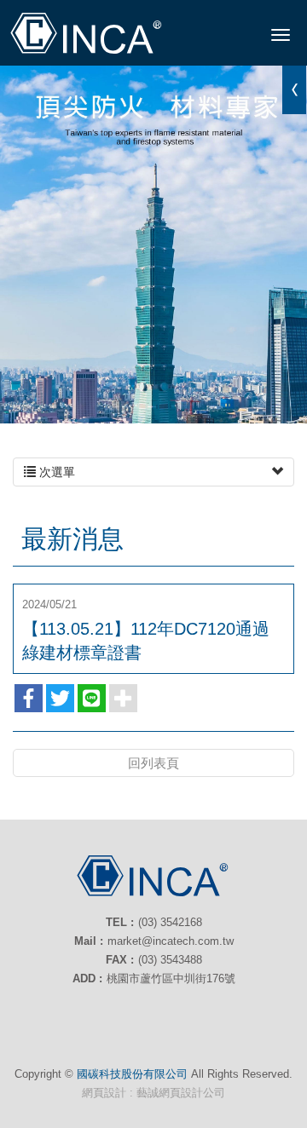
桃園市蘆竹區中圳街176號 (171, 978)
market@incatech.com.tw (170, 941)
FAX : (120, 959)
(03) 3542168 (170, 922)
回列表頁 (153, 763)
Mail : (88, 941)
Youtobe (153, 1014)
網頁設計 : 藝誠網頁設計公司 (153, 1092)
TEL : (120, 922)
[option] (153, 244)
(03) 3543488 (170, 959)
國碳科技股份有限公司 (87, 34)
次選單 (55, 472)
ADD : (87, 978)
